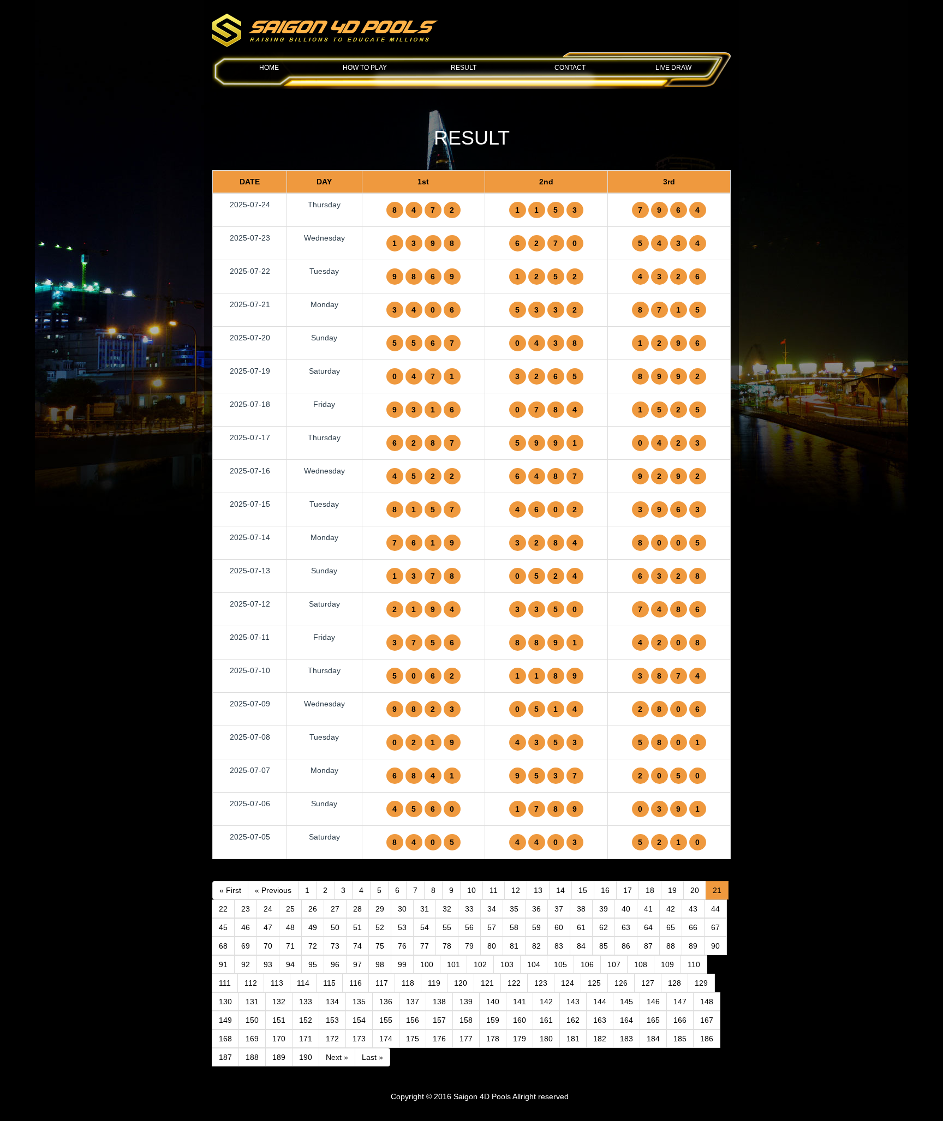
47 (268, 927)
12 (515, 890)
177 (466, 1038)
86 (626, 946)
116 (355, 983)
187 (225, 1057)
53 (402, 927)
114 (303, 983)
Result (463, 67)
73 (335, 946)
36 (536, 908)
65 (670, 927)
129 (701, 983)
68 (223, 946)
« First (230, 890)
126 (621, 983)
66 (693, 927)
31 (424, 908)
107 (613, 964)
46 (245, 927)
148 (706, 1001)
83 (558, 946)
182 (599, 1038)
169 (252, 1038)
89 (693, 946)
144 (599, 1001)
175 (412, 1038)
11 (494, 890)
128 (674, 983)
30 (402, 908)
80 (491, 946)
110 (694, 964)
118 (408, 983)
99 (402, 964)
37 (558, 908)
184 (653, 1038)
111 (225, 983)
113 (277, 983)
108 (640, 964)
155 (385, 1020)
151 (278, 1020)
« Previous (273, 890)
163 (599, 1020)
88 (670, 946)
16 (605, 890)
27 (335, 908)
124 (567, 983)
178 (492, 1038)
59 (536, 927)
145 (626, 1001)
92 (245, 964)
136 (385, 1001)
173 (359, 1038)
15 (582, 890)
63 (626, 927)
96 (335, 964)
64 (648, 927)
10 (471, 890)
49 (312, 927)
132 (278, 1001)
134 (332, 1001)
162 (573, 1020)
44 (715, 908)
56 (469, 927)
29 (379, 908)
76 (402, 946)
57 (491, 927)
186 (706, 1038)
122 (514, 983)
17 (627, 890)
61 (581, 927)
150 (252, 1020)
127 (647, 983)
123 (540, 983)
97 (357, 964)
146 (653, 1001)
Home (269, 67)
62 (603, 927)
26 (312, 908)
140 (492, 1001)
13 (538, 890)
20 (694, 890)
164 (626, 1020)
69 (245, 946)
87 (648, 946)
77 (424, 946)
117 (381, 983)
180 (546, 1038)
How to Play (365, 67)
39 (603, 908)
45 (223, 927)
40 (626, 908)
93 (268, 964)
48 (290, 927)
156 (412, 1020)
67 (715, 927)
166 (680, 1020)
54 (424, 927)
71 (290, 946)
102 (480, 964)
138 (439, 1001)
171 (305, 1038)
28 (357, 908)
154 (359, 1020)
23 (245, 908)
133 (305, 1001)
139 (466, 1001)
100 (426, 964)
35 (514, 908)
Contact (570, 67)
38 (581, 908)
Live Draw (673, 67)
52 (379, 927)
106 (587, 964)
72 (312, 946)
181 (573, 1038)
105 (560, 964)
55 (447, 927)
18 (650, 890)
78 (447, 946)
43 (693, 908)
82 (536, 946)
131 (252, 1001)
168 (225, 1038)
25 (290, 908)
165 (653, 1020)
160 (519, 1020)
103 (507, 964)
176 (439, 1038)
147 (680, 1001)
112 (250, 983)
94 (290, 964)
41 (648, 908)
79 (469, 946)
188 (252, 1057)
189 (278, 1057)
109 (667, 964)
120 (460, 983)
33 (469, 908)
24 (268, 908)
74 (357, 946)
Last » (372, 1057)
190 (305, 1057)
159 (492, 1020)
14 (560, 890)
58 (514, 927)
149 (225, 1020)
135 (359, 1001)
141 (519, 1001)
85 (603, 946)
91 (223, 964)
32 (447, 908)
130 (225, 1001)
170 (278, 1038)
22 (223, 908)
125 (594, 983)
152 (305, 1020)
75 (379, 946)
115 (329, 983)
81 (514, 946)
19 (672, 890)
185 (680, 1038)
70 (268, 946)
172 (332, 1038)
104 (533, 964)
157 (439, 1020)
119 (434, 983)
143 (573, 1001)
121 (487, 983)
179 (519, 1038)
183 (626, 1038)
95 (312, 964)
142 (546, 1001)
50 (335, 927)
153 (332, 1020)
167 (706, 1020)
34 (491, 908)
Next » (337, 1057)
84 (581, 946)
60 (558, 927)
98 (379, 964)
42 (670, 908)
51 (357, 927)
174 (385, 1038)
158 (466, 1020)
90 (715, 946)
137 (412, 1001)
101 (453, 964)
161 (546, 1020)
